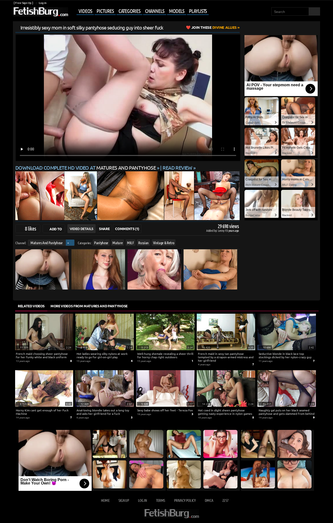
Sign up (123, 500)
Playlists (198, 11)
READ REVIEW (177, 168)
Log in (42, 3)
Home (105, 500)
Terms (160, 500)
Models (176, 11)
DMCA (209, 500)
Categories (129, 11)
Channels (154, 11)
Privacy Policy (185, 500)
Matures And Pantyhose (46, 242)
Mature (117, 242)
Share (104, 228)
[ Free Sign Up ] (23, 3)
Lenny (221, 230)
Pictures (105, 11)
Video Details (81, 228)
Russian (143, 242)
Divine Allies (214, 27)
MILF (130, 242)
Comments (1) (127, 228)
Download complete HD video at (85, 168)
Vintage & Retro (163, 242)
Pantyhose (101, 242)
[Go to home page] (40, 11)
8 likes (30, 228)
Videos (85, 11)
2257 (225, 500)
